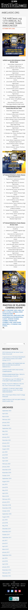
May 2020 (5, 458)
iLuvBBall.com (7, 322)
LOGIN (12, 587)
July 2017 (4, 540)
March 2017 (5, 549)
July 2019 (4, 484)
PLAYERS (13, 585)
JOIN (16, 587)
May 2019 (5, 490)
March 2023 (5, 416)
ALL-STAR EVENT (9, 310)
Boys (15, 310)
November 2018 (6, 508)
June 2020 (5, 455)
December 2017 (6, 528)
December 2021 (6, 440)
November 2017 (6, 531)
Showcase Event (7, 314)
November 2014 (6, 570)
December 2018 (6, 505)
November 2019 (6, 472)
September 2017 (6, 537)
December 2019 (6, 469)
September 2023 (6, 410)
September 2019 (6, 478)
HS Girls (9, 312)
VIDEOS (18, 585)
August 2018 (5, 517)
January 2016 (6, 567)
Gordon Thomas (13, 319)
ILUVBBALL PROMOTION (9, 320)
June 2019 (5, 487)
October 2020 (6, 446)
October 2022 (6, 425)
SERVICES (5, 585)
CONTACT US (22, 583)
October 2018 (6, 511)
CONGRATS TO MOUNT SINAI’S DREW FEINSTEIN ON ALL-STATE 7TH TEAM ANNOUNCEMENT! (12, 390)
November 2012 (6, 576)
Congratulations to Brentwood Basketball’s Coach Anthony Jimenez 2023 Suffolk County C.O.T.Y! (13, 358)
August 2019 (5, 481)
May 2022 (5, 431)
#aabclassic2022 (7, 315)
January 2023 (6, 422)
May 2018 (5, 525)
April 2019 (5, 493)
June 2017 (5, 543)
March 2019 (5, 496)
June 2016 (5, 561)
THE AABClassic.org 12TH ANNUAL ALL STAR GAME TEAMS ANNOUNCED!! (12, 22)
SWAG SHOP (22, 585)
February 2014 (6, 573)
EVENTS (9, 585)
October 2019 (6, 475)
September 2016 (6, 555)
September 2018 (6, 514)
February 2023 (6, 419)
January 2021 (6, 443)
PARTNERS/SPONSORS (15, 583)
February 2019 (6, 499)
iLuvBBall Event (17, 312)
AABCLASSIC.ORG (19, 315)
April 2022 (5, 434)
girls (19, 310)
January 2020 (6, 466)
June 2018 (5, 523)
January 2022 (6, 437)
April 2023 (5, 413)
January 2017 (6, 552)
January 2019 (6, 502)
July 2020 (4, 452)
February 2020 (6, 464)
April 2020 (5, 461)
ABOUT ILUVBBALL (6, 583)
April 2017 (5, 546)
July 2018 (4, 520)
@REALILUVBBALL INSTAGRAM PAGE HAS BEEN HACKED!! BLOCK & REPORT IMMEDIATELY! (13, 365)
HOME (14, 582)
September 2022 (6, 428)
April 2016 (5, 564)
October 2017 (6, 534)
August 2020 (5, 449)
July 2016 (4, 558)
